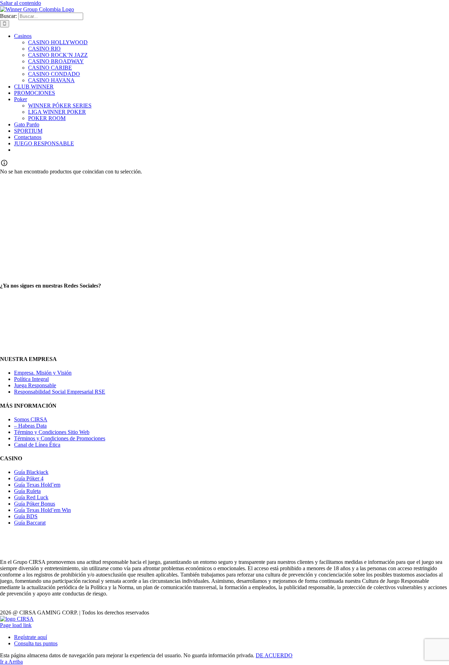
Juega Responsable (35, 385)
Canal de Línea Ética (37, 445)
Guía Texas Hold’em (37, 485)
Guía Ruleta (27, 491)
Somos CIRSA (30, 419)
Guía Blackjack (31, 472)
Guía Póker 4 (28, 478)
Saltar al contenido (20, 3)
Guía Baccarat (30, 523)
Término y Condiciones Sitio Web (51, 432)
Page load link (16, 625)
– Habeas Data (30, 426)
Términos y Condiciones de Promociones (59, 438)
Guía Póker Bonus (34, 504)
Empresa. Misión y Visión (43, 373)
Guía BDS (26, 516)
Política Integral (31, 379)
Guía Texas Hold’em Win (42, 510)
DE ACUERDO (274, 655)
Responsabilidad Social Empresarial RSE (59, 392)
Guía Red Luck (31, 497)
